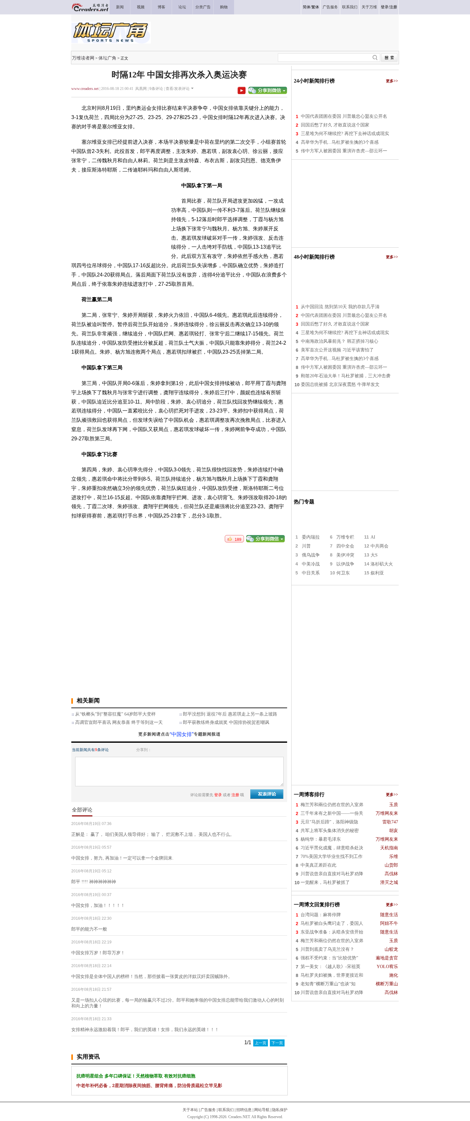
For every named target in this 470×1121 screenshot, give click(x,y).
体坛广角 (107, 57)
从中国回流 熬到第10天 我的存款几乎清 (340, 306)
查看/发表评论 (178, 88)
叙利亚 (377, 573)
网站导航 (262, 1110)
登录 (384, 7)
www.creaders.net (84, 88)
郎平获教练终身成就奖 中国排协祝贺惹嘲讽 (226, 722)
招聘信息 (244, 1110)
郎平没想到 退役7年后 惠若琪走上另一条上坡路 (230, 714)
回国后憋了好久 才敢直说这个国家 (335, 125)
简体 (306, 7)
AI (373, 537)
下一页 (277, 1043)
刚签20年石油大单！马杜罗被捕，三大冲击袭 (345, 375)
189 (236, 539)
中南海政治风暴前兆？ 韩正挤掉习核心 (339, 341)
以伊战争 (345, 564)
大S (374, 555)
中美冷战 (311, 564)
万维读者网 (83, 57)
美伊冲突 (345, 555)
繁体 (315, 7)
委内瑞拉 (311, 537)
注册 (393, 7)
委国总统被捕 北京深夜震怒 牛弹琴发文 (340, 384)
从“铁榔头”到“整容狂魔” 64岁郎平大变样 (115, 714)
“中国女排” (181, 734)
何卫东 (343, 573)
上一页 (260, 1043)
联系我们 (226, 1110)
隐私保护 (279, 1110)
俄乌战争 (311, 555)
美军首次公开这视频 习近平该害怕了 (337, 350)
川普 (306, 546)
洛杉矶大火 (382, 564)
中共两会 (379, 546)
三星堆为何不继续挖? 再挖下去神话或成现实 (345, 133)
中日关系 (311, 573)
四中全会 (345, 546)
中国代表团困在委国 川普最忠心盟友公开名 (344, 116)
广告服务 (208, 1110)
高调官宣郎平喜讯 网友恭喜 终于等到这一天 (119, 722)
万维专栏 (345, 537)
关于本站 (190, 1110)
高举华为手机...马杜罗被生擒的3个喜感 (340, 142)
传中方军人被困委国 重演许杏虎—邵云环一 (344, 150)
